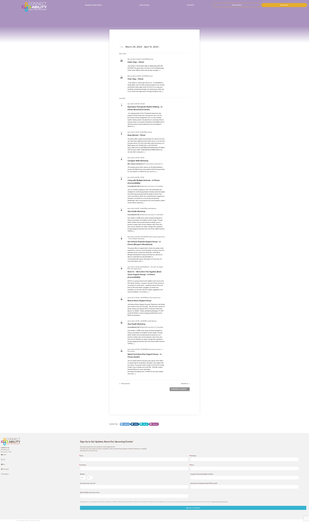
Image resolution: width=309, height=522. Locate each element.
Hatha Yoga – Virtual (136, 62)
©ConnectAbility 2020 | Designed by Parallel (28, 520)
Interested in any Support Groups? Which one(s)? (203, 483)
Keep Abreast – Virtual (136, 135)
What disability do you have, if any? (89, 492)
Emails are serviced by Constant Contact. (220, 501)
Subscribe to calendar (178, 389)
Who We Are (190, 5)
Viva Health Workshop (136, 211)
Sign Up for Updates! (193, 508)
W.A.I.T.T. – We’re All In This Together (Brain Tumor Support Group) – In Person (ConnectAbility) (144, 274)
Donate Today (284, 5)
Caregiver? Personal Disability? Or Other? (201, 474)
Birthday (82, 474)
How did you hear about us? (87, 483)
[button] (125, 424)
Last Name (83, 465)
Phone (192, 465)
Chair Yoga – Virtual (135, 79)
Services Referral (236, 5)
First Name (193, 455)
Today (122, 46)
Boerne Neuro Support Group (139, 300)
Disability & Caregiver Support (93, 5)
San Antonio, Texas (6, 452)
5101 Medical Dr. (5, 450)
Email (81, 455)
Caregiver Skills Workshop (138, 161)
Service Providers (144, 5)
